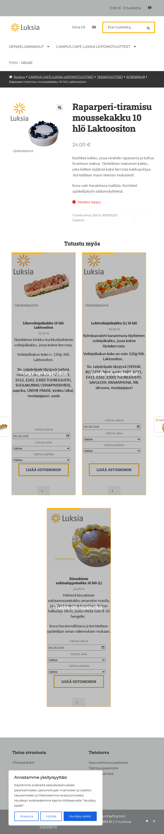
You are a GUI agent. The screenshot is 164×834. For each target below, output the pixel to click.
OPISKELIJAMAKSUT (26, 47)
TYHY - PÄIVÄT (21, 63)
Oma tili (78, 27)
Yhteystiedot (23, 763)
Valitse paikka (44, 454)
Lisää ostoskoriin (43, 469)
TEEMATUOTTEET (110, 77)
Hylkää (51, 816)
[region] (55, 797)
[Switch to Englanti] (94, 27)
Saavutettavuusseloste (108, 763)
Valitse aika (43, 442)
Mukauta (26, 816)
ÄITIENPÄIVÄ (135, 77)
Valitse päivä (43, 429)
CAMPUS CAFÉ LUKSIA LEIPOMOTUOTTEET (93, 47)
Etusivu (19, 77)
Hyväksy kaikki (80, 816)
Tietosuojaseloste (103, 768)
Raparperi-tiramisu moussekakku (110, 220)
